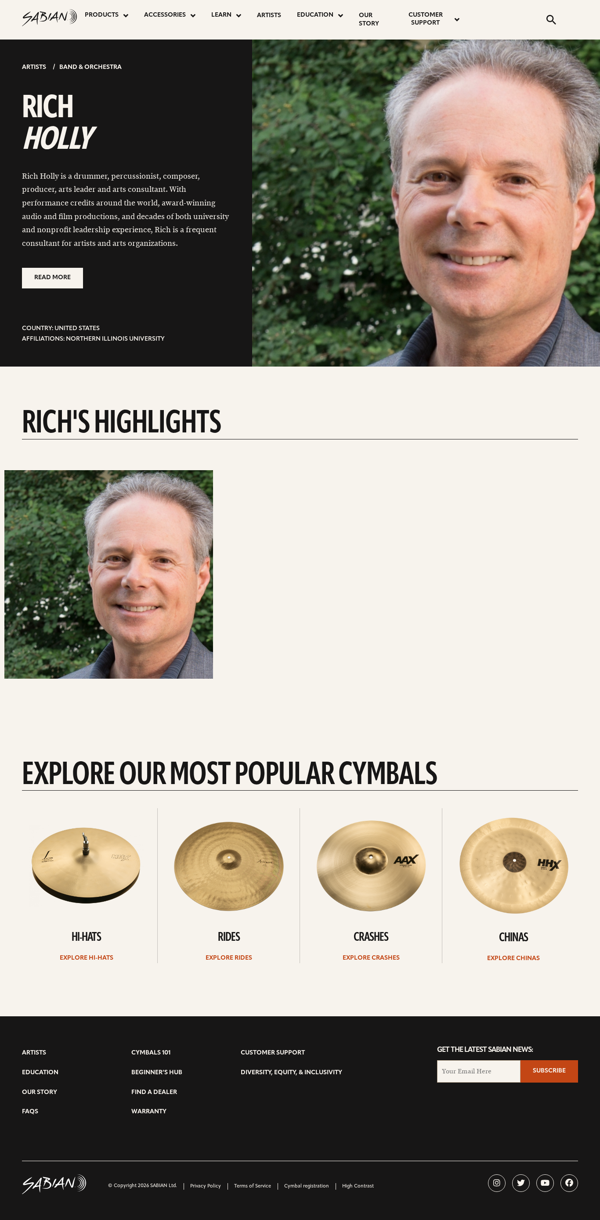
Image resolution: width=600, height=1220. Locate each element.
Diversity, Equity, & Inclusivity (291, 1072)
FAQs (30, 1111)
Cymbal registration (306, 1186)
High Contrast (358, 1186)
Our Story (369, 19)
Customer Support (425, 19)
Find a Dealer (154, 1092)
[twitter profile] (521, 1183)
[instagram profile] (497, 1183)
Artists (269, 15)
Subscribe (549, 1071)
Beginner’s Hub (156, 1072)
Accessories (165, 15)
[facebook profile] (569, 1183)
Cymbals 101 (150, 1053)
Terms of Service (252, 1186)
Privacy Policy (205, 1186)
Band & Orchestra (90, 67)
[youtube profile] (545, 1183)
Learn (221, 15)
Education (315, 15)
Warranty (148, 1111)
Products (102, 15)
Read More (52, 277)
